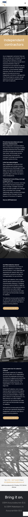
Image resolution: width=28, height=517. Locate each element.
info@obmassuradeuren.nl (14, 482)
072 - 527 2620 (13, 480)
